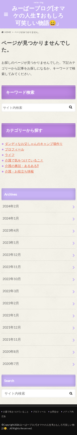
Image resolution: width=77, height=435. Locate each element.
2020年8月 (11, 351)
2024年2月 (11, 206)
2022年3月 (11, 291)
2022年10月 (12, 279)
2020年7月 (11, 363)
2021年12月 (12, 327)
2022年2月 (11, 303)
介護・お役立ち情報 (19, 171)
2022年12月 (12, 254)
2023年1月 (11, 242)
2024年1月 (11, 218)
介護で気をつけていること (24, 160)
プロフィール (14, 149)
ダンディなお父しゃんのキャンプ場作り (34, 144)
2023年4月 (11, 230)
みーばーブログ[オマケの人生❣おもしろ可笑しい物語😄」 (38, 15)
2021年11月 (12, 339)
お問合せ (54, 411)
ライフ (10, 155)
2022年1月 (11, 315)
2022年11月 (12, 267)
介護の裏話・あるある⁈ (22, 166)
